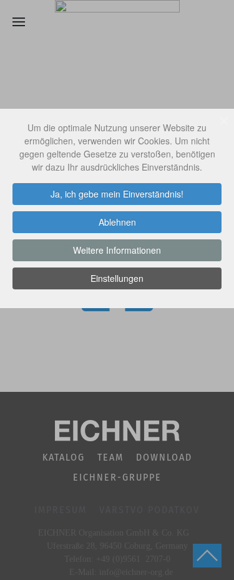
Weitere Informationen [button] (117, 250)
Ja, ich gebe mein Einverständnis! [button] (117, 194)
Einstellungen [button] (117, 278)
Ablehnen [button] (117, 222)
